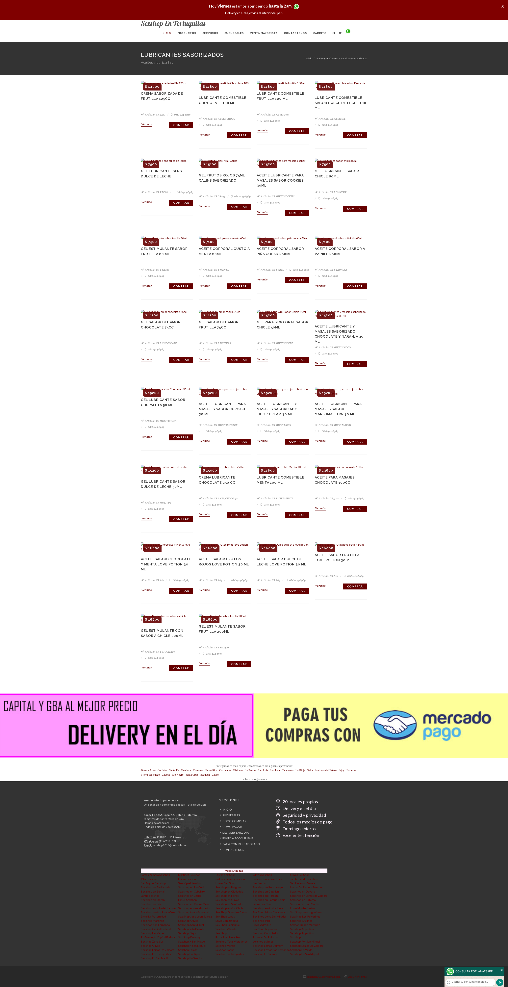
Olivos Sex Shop (226, 874)
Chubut (166, 774)
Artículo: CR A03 (212, 580)
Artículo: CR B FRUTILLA (216, 343)
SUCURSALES (231, 815)
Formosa (351, 770)
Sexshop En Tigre (189, 954)
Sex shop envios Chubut (231, 908)
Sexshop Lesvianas (152, 933)
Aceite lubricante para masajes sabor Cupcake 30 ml (222, 409)
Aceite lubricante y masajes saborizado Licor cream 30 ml (277, 409)
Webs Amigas (234, 870)
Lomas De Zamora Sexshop (306, 887)
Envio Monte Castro (302, 908)
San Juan (275, 770)
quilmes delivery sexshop (231, 879)
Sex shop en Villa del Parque (158, 908)
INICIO (227, 809)
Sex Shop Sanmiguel (228, 924)
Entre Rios (211, 770)
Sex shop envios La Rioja (268, 908)
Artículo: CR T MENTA (215, 270)
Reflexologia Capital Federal (158, 937)
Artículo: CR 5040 (328, 498)
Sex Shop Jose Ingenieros (306, 912)
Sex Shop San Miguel (191, 924)
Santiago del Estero (326, 770)
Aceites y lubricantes (327, 58)
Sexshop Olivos (150, 945)
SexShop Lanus (225, 949)
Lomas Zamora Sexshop (155, 874)
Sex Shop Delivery (189, 937)
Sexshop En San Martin (155, 958)
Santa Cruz (192, 774)
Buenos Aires (148, 770)
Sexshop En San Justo (191, 958)
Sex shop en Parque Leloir (269, 899)
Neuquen (205, 774)
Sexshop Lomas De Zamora (306, 945)
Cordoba (162, 770)
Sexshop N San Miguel (192, 945)
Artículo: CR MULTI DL (157, 502)
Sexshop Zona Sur (152, 941)
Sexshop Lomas (187, 949)
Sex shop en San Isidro (229, 904)
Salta (310, 770)
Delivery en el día (299, 808)
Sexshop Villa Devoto (191, 929)
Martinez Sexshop (189, 874)
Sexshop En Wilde (301, 949)
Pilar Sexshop (149, 879)
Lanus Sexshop (150, 895)
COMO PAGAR (232, 826)
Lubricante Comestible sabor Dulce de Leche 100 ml (340, 103)
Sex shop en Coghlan (266, 891)
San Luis (263, 770)
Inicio (309, 58)
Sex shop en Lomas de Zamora (308, 895)
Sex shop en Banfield (191, 887)
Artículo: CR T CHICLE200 (159, 651)
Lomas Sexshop (187, 879)
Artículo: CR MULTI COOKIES (277, 196)
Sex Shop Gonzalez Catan (231, 912)
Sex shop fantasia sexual (193, 912)
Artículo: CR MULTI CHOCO (334, 347)
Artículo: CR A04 (270, 580)
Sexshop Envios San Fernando (271, 949)
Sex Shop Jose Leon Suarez (195, 916)
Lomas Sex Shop (226, 883)
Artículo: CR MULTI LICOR (275, 425)
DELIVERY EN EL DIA (235, 832)
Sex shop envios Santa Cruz (158, 912)
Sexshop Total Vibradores (232, 941)
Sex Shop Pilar (261, 920)
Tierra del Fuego (150, 774)
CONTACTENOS (233, 849)
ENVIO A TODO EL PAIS (237, 838)
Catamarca (287, 770)
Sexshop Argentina (302, 929)
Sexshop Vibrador (227, 929)
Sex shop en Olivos (227, 899)
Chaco (215, 774)
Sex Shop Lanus (225, 916)
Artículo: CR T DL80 (156, 192)
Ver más (146, 124)
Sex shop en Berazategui (268, 887)
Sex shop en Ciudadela (229, 891)
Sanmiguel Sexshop (190, 883)
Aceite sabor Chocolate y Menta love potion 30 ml (166, 564)
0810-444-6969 (182, 114)
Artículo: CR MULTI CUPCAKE (219, 425)
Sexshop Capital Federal (156, 929)
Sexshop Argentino (302, 933)
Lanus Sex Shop (262, 904)
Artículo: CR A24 (328, 576)
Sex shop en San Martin (304, 904)
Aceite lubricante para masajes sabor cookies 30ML (280, 180)
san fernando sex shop (304, 879)
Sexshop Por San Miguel (305, 941)
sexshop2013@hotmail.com (169, 845)
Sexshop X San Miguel (191, 941)
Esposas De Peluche (265, 937)
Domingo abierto (299, 828)
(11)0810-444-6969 (169, 837)
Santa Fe (174, 770)
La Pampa (250, 770)
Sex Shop (221, 933)
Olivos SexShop (300, 874)
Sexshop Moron (225, 945)
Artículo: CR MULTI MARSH (334, 425)
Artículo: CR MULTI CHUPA (160, 421)
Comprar (181, 125)
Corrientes (225, 770)
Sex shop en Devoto (302, 891)
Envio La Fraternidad (153, 916)
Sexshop (295, 937)
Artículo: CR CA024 (213, 196)
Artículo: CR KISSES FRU (274, 114)
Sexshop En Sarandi (265, 954)
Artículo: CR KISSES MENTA (276, 498)
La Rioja (300, 770)
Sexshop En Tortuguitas (156, 954)
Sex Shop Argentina (265, 929)
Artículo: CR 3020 (154, 114)
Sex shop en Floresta (266, 895)
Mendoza (186, 770)
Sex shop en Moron (153, 899)
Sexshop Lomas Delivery (268, 945)
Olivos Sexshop (262, 874)
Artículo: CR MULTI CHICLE (276, 343)
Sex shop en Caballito (191, 891)
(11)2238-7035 (168, 841)
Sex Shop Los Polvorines (305, 916)
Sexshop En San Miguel (304, 954)
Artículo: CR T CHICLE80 (332, 192)
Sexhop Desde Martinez (305, 924)
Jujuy (341, 770)
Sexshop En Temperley (230, 954)
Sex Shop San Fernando (155, 924)
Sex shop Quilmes (301, 920)
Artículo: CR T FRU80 (156, 270)
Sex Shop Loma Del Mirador (269, 916)
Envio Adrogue (262, 924)
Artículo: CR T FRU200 (215, 647)
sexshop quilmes (263, 941)
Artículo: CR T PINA (272, 270)
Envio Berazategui (227, 920)
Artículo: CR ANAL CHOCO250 (220, 498)
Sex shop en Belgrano (229, 887)
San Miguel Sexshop (153, 883)
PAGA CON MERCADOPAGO (241, 844)
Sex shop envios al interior (194, 908)
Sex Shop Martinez (152, 920)
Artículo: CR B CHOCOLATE (160, 343)
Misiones (238, 770)
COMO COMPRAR (234, 821)
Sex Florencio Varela (302, 883)
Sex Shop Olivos (188, 920)
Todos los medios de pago (307, 821)
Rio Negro (178, 774)
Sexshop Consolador (265, 933)
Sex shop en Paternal (303, 899)
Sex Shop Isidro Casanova (269, 912)
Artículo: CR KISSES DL (331, 118)
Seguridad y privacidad (304, 815)
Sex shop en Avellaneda (155, 887)
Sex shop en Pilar (151, 904)
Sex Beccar (260, 883)
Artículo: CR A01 (154, 580)
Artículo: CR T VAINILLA (332, 270)
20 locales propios (300, 801)
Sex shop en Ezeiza (189, 895)
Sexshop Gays (187, 933)
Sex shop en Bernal (153, 891)
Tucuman (198, 770)
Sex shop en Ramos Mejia (193, 904)
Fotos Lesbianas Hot (228, 937)
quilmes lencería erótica (267, 879)
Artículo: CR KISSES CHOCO (218, 118)
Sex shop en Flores (227, 895)
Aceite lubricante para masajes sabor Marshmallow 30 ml (338, 409)
